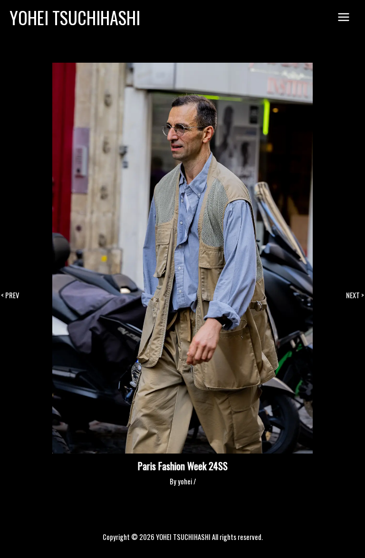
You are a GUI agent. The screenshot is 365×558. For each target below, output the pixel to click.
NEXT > (355, 295)
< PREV (10, 295)
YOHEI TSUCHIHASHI (75, 17)
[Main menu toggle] (343, 17)
